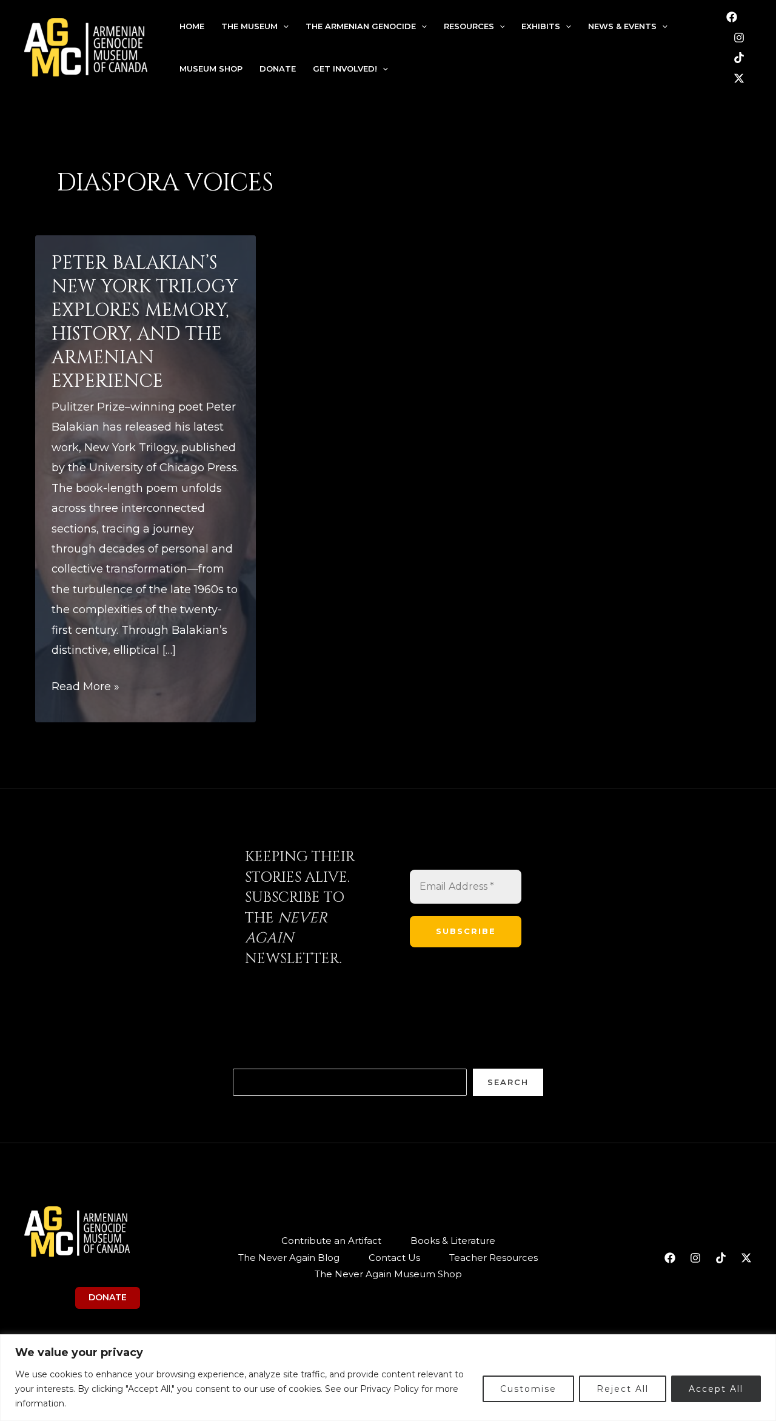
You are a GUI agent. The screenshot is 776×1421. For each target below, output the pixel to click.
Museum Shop (210, 68)
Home (191, 26)
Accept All (716, 1388)
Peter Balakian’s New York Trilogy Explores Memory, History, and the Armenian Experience (145, 322)
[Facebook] (731, 17)
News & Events (622, 26)
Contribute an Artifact (331, 1240)
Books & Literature (452, 1240)
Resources (469, 26)
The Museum (249, 26)
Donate (277, 68)
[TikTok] (739, 57)
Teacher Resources (493, 1257)
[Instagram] (739, 37)
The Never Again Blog (289, 1257)
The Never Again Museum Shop (388, 1274)
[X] (739, 78)
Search (508, 1082)
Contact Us (394, 1257)
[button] (283, 26)
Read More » (85, 688)
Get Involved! (345, 68)
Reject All (623, 1388)
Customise (528, 1388)
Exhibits (540, 26)
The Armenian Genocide (361, 26)
